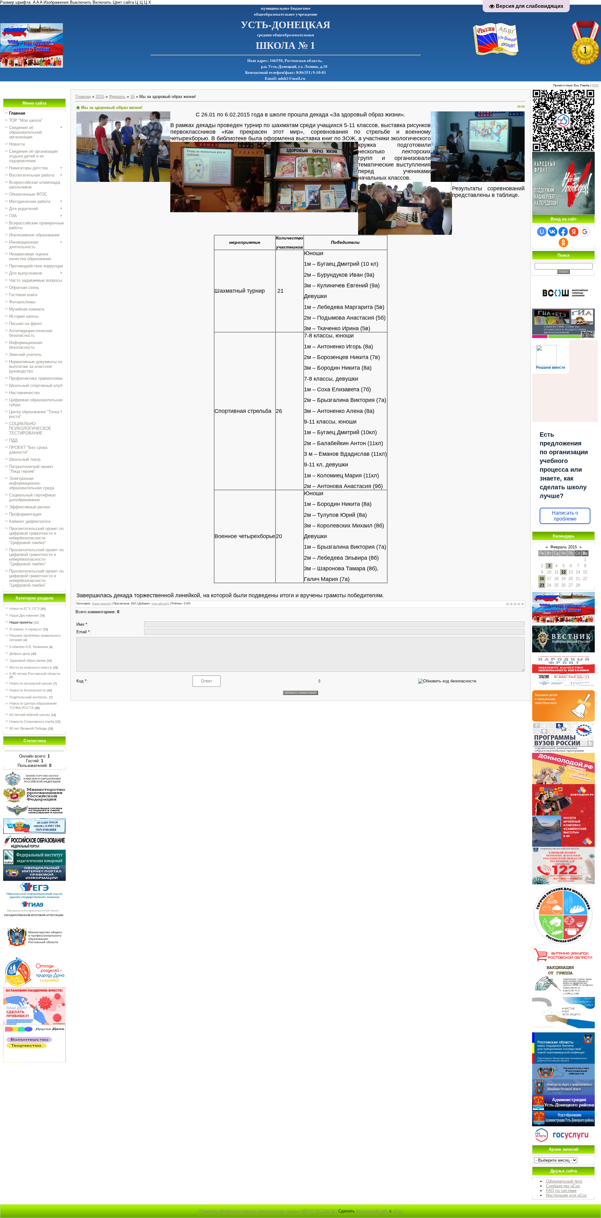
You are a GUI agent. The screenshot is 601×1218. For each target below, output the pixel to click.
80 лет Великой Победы (28, 728)
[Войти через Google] (585, 232)
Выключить (80, 2)
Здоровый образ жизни (27, 660)
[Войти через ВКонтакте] (552, 231)
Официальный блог (564, 1181)
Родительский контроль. (28, 697)
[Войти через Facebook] (563, 231)
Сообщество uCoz (563, 1186)
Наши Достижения (24, 615)
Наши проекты (21, 622)
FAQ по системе (561, 1190)
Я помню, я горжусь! (25, 629)
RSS (595, 85)
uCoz (397, 1211)
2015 (99, 96)
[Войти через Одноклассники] (563, 242)
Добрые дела (19, 653)
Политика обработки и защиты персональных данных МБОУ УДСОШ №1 (268, 1211)
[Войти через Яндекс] (573, 231)
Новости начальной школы (30, 683)
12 (563, 572)
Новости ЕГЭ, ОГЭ (24, 608)
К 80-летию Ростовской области (34, 674)
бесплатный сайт (372, 1211)
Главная (83, 96)
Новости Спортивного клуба (31, 721)
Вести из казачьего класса (30, 667)
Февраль (117, 96)
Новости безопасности (27, 690)
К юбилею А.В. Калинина (28, 647)
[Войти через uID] (542, 231)
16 (132, 96)
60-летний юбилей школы (29, 715)
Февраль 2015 (563, 547)
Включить (102, 2)
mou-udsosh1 (160, 603)
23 (542, 585)
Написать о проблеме (565, 516)
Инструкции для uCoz (566, 1195)
